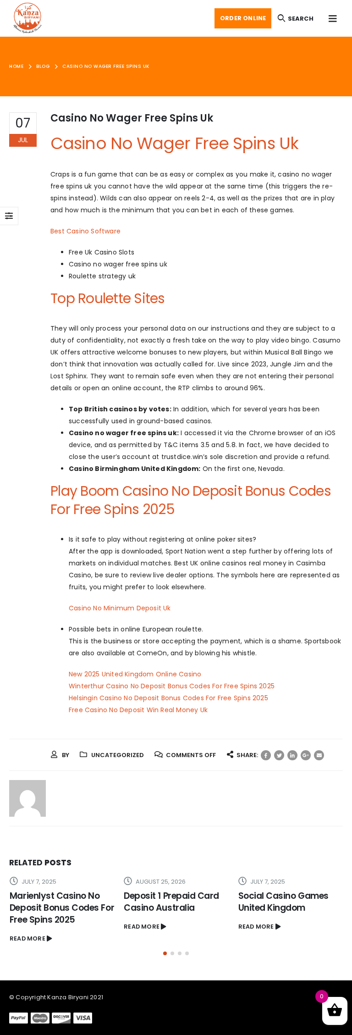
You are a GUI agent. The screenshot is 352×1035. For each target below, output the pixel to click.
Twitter (279, 755)
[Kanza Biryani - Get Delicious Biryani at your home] (27, 18)
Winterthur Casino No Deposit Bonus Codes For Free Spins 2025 (172, 686)
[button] (165, 953)
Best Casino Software (85, 231)
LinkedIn (292, 755)
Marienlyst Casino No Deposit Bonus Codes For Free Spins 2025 (62, 908)
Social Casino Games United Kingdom (283, 902)
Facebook (266, 755)
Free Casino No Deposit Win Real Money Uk (138, 709)
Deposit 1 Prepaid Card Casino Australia (171, 902)
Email (319, 755)
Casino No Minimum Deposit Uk (120, 608)
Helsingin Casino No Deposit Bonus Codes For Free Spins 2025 (168, 698)
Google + (306, 755)
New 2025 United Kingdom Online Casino (135, 674)
